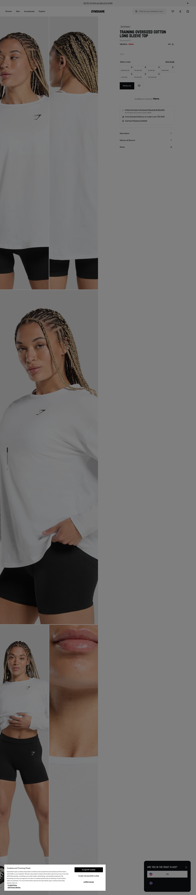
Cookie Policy (12, 885)
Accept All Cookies (88, 870)
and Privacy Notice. (14, 887)
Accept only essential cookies (88, 876)
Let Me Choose (89, 882)
